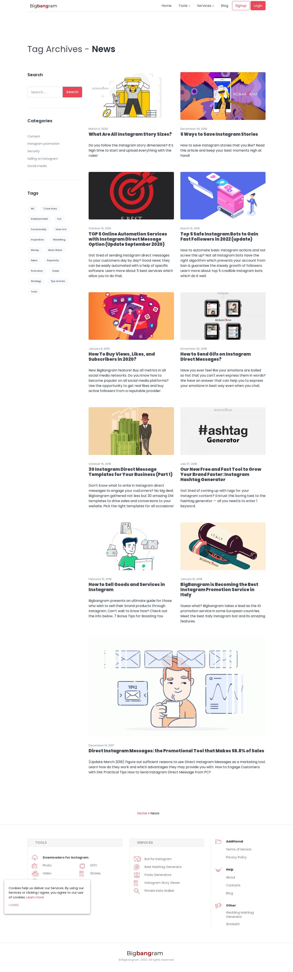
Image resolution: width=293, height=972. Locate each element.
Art (32, 208)
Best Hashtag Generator (163, 867)
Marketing (59, 239)
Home (167, 5)
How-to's (61, 229)
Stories (95, 873)
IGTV (93, 865)
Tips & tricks (58, 281)
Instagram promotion (43, 144)
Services (204, 5)
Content (33, 136)
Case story (50, 208)
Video (47, 873)
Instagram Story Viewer (162, 883)
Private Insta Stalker (159, 891)
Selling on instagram (42, 159)
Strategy (36, 281)
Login (258, 5)
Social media (37, 166)
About (230, 877)
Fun (59, 219)
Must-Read (55, 250)
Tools (183, 5)
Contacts (233, 885)
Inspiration (37, 239)
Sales (55, 271)
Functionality (38, 229)
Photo (47, 865)
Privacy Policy (236, 857)
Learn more (35, 897)
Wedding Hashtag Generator (240, 914)
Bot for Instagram (158, 859)
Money (35, 250)
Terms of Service (238, 849)
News (34, 260)
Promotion (37, 271)
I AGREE (14, 905)
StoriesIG (233, 924)
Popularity (53, 260)
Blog (224, 5)
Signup (240, 5)
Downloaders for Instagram (65, 857)
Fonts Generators (158, 875)
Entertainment (39, 219)
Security (33, 151)
